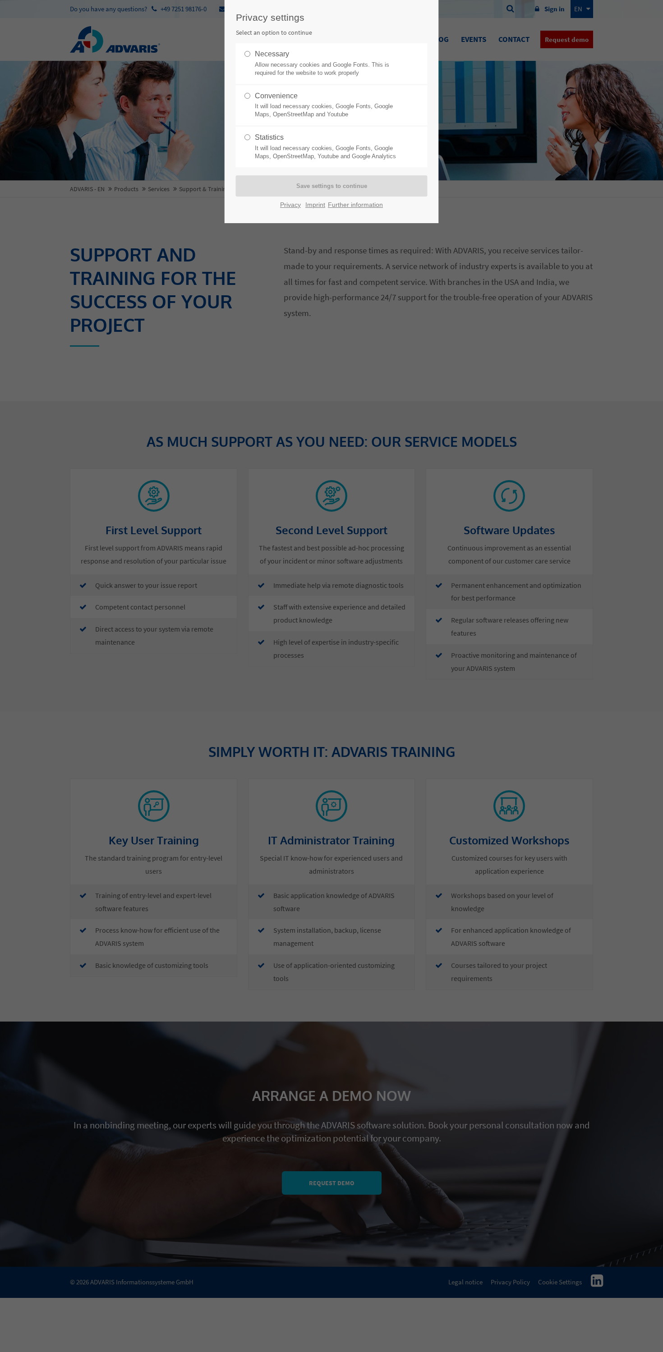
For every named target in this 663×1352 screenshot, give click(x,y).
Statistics (325, 146)
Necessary (322, 63)
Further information (355, 205)
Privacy (290, 205)
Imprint (315, 205)
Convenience (324, 105)
